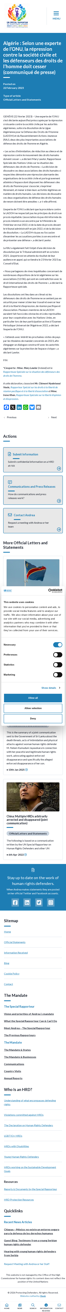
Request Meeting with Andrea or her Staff (27, 1263)
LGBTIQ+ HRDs (13, 1135)
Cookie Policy (11, 973)
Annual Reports (13, 1078)
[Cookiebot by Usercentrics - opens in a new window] (48, 591)
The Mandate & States (17, 1049)
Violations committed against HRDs (24, 1114)
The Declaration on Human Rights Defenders (28, 1125)
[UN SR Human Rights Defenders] (17, 16)
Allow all (33, 697)
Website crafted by (33, 1296)
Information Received (16, 952)
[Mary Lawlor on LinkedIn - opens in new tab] (27, 902)
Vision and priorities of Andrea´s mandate (29, 1013)
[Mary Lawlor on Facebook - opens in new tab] (15, 902)
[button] (33, 460)
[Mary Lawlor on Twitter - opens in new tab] (39, 902)
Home (7, 931)
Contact (8, 984)
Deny (33, 718)
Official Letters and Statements (22, 99)
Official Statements (14, 942)
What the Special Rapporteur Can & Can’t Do (30, 1020)
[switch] (57, 654)
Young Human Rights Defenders (21, 1156)
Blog (6, 963)
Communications (14, 1063)
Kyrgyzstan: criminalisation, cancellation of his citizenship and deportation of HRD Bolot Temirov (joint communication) (57, 417)
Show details (48, 687)
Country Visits (12, 1071)
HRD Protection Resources (19, 1199)
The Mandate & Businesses (20, 1056)
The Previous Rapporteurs (20, 1035)
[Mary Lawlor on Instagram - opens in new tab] (50, 902)
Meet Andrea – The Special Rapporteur (27, 1028)
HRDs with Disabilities (16, 1146)
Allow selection (33, 708)
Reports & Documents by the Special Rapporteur (30, 1189)
